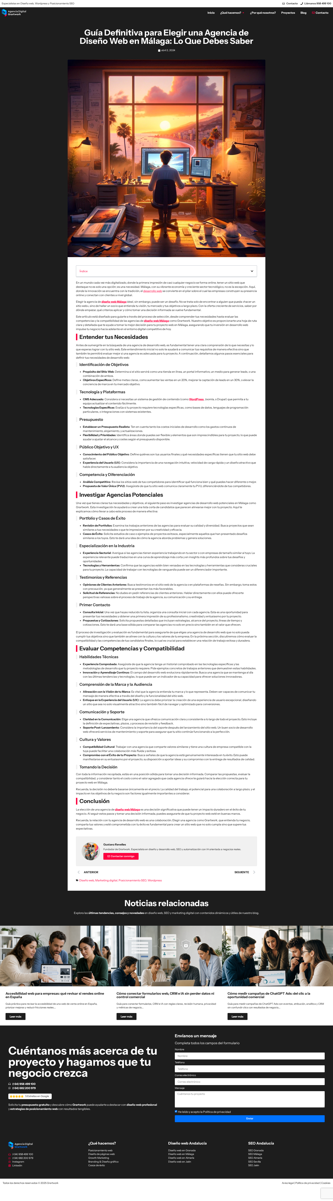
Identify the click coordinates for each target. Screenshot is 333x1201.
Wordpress (155, 880)
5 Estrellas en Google (37, 1096)
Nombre (179, 1049)
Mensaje (180, 1088)
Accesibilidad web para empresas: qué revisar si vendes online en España (55, 995)
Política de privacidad (217, 1112)
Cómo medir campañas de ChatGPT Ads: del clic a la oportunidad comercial (269, 995)
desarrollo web (152, 291)
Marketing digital (106, 880)
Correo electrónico (185, 1075)
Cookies (325, 1183)
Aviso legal (288, 1183)
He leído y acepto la (204, 1112)
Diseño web (86, 880)
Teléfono (180, 1062)
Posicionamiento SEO (132, 880)
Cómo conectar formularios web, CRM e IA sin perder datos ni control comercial (165, 995)
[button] (252, 271)
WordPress (196, 399)
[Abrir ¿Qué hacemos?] (243, 13)
